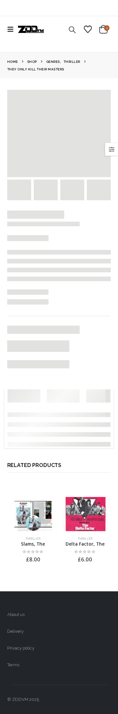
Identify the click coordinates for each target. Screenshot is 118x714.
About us (16, 614)
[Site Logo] (31, 29)
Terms (13, 664)
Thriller (33, 538)
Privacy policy (20, 648)
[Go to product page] (33, 514)
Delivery (15, 631)
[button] (12, 29)
